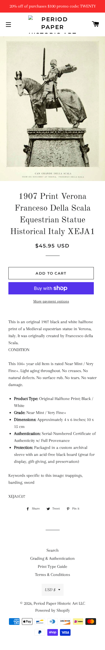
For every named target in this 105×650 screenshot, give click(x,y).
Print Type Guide (52, 566)
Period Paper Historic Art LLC (59, 603)
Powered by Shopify (52, 610)
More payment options (51, 301)
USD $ (50, 589)
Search (52, 550)
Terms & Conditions (52, 574)
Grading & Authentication (52, 558)
